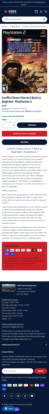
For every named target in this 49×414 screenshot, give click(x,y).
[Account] (41, 11)
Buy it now (24, 142)
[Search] (44, 19)
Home (4, 26)
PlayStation (15, 26)
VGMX (11, 404)
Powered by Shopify (23, 404)
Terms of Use (33, 377)
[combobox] (24, 19)
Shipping (5, 108)
